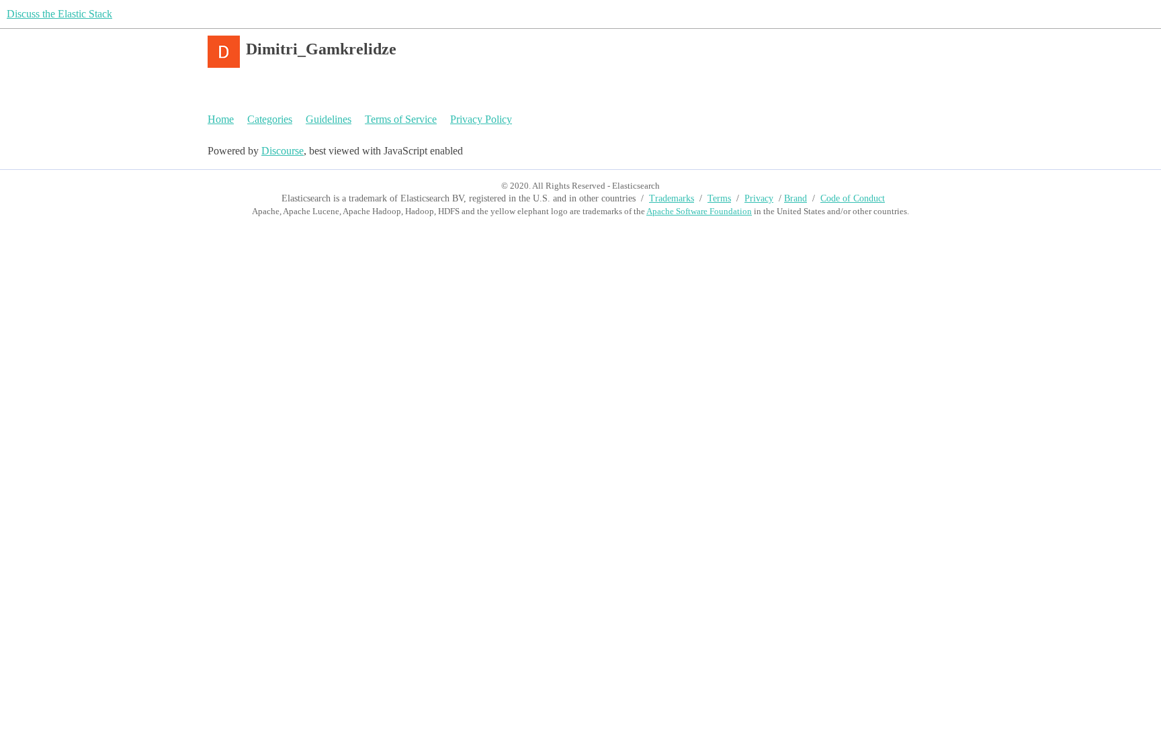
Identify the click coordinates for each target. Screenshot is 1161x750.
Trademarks (671, 198)
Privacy (758, 198)
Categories (269, 119)
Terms (719, 198)
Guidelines (328, 119)
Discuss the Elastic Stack (59, 13)
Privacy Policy (481, 119)
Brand (795, 198)
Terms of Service (401, 119)
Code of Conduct (852, 198)
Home (221, 119)
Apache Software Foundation (699, 211)
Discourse (282, 150)
